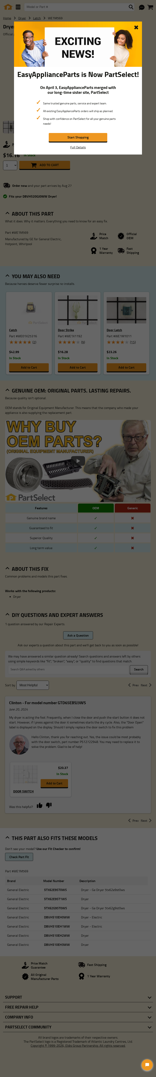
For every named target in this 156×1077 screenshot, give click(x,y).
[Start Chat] (147, 1065)
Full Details (78, 147)
